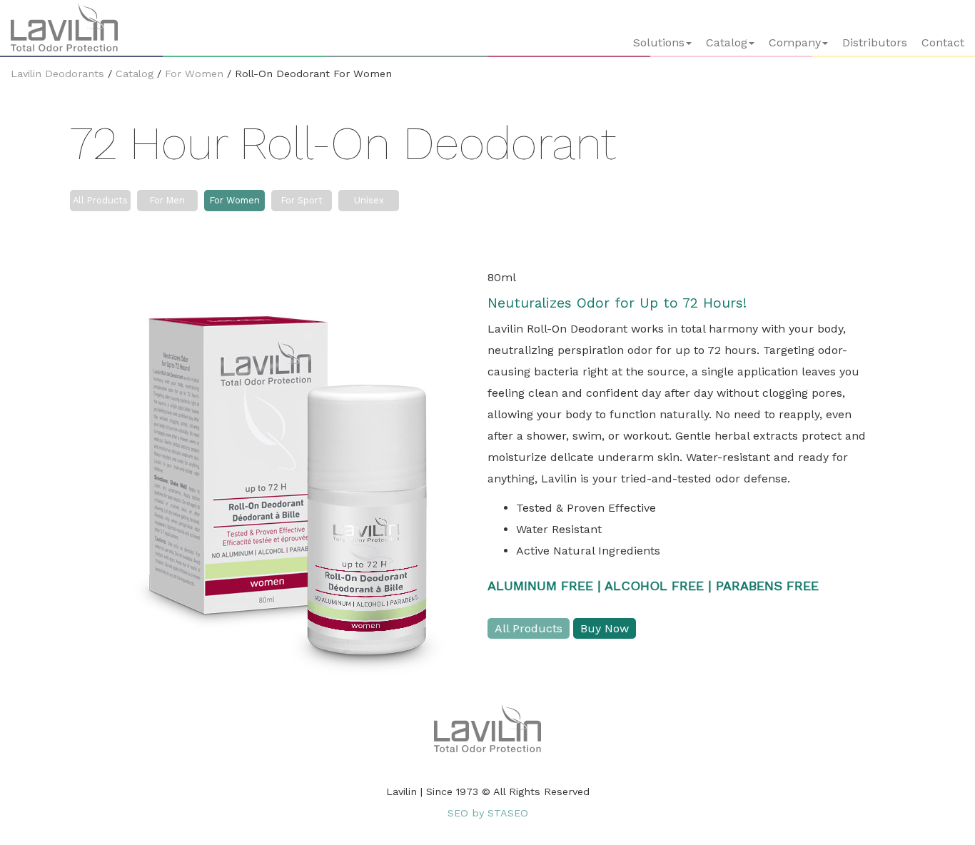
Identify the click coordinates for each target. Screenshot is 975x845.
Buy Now (604, 628)
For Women (194, 73)
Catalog (134, 73)
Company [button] (795, 42)
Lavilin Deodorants (57, 73)
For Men (167, 200)
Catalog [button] (726, 42)
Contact (942, 42)
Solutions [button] (658, 42)
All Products (100, 200)
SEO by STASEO (488, 813)
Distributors (874, 42)
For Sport (302, 200)
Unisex (369, 200)
